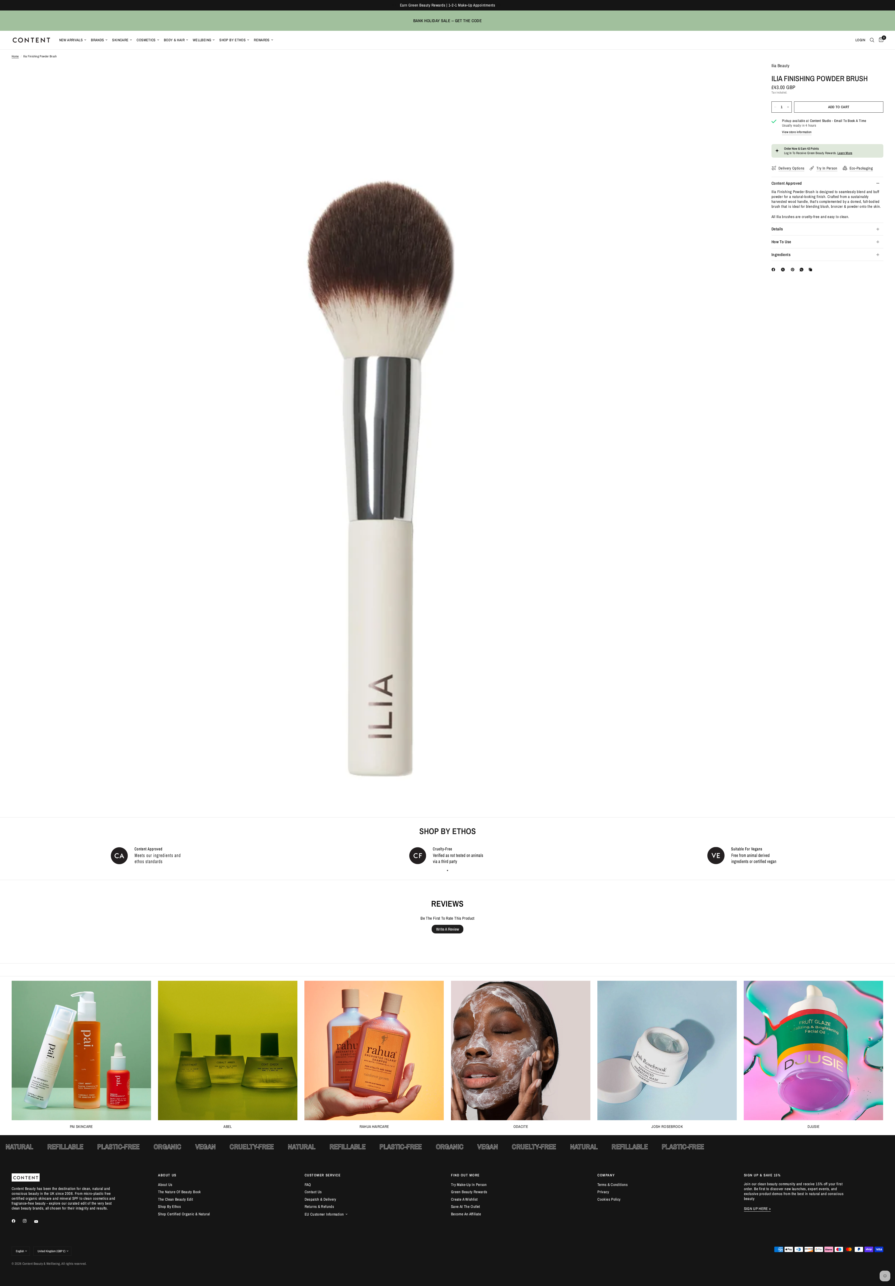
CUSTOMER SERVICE (323, 1175)
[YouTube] (39, 1222)
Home (15, 56)
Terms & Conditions (612, 1184)
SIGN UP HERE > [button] (757, 1208)
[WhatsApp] (802, 269)
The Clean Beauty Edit (175, 1199)
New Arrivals (71, 40)
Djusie (813, 1126)
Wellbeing (202, 40)
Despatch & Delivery (320, 1199)
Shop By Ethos (232, 40)
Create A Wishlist (464, 1199)
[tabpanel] (149, 855)
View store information (797, 132)
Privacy (603, 1191)
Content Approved (786, 183)
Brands (97, 40)
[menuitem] (73, 40)
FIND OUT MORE (465, 1175)
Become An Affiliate (466, 1214)
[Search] (872, 40)
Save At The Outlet (465, 1206)
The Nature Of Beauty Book (179, 1191)
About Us (165, 1184)
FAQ (308, 1184)
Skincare (120, 40)
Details (777, 229)
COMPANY (606, 1175)
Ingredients (781, 254)
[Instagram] (28, 1221)
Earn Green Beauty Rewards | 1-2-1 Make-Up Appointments (447, 5)
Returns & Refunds (319, 1206)
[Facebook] (774, 269)
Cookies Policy (608, 1199)
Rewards (262, 40)
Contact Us (313, 1191)
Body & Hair (174, 40)
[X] (784, 269)
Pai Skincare (81, 1126)
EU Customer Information (324, 1214)
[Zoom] (747, 72)
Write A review (447, 929)
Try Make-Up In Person (469, 1184)
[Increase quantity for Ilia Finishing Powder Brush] (788, 107)
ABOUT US (167, 1175)
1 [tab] (447, 870)
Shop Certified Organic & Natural (184, 1214)
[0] (880, 40)
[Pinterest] (793, 269)
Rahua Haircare (374, 1126)
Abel (228, 1126)
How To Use (781, 241)
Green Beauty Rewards (469, 1191)
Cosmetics (146, 40)
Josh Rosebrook (667, 1126)
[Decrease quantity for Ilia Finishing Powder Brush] (775, 107)
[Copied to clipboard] (811, 269)
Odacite (520, 1126)
